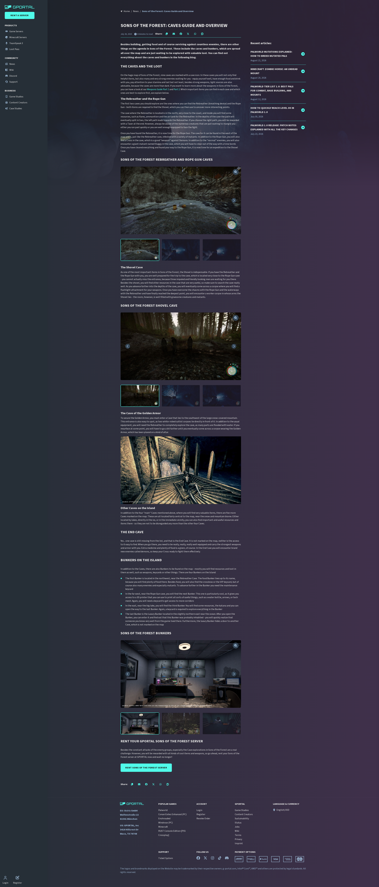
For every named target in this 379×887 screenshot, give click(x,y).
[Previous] (127, 200)
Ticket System (165, 858)
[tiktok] (219, 858)
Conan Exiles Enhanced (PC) (172, 814)
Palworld (163, 810)
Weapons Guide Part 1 (158, 89)
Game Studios (16, 96)
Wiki (11, 70)
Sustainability (242, 818)
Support (13, 81)
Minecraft (163, 826)
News (12, 64)
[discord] (227, 858)
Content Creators (18, 102)
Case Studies (15, 108)
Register (200, 814)
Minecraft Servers (18, 37)
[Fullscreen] (236, 172)
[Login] (5, 878)
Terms (238, 835)
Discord (13, 76)
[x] (205, 858)
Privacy (238, 839)
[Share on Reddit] (202, 34)
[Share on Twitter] (188, 34)
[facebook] (198, 858)
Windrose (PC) (165, 822)
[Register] (17, 878)
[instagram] (212, 858)
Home (127, 11)
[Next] (234, 200)
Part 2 (177, 89)
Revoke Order (203, 818)
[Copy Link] (167, 34)
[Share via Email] (174, 34)
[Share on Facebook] (181, 34)
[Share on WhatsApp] (195, 34)
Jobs (237, 826)
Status (238, 822)
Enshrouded (164, 818)
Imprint (239, 843)
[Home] (24, 7)
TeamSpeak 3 (16, 43)
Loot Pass (14, 49)
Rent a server (20, 15)
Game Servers (16, 31)
